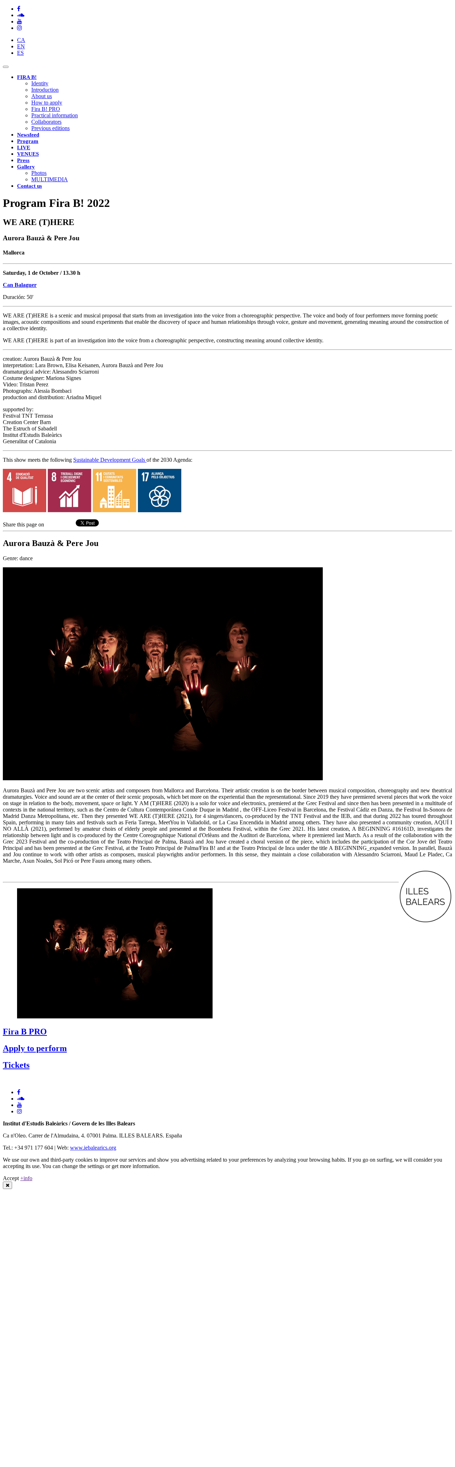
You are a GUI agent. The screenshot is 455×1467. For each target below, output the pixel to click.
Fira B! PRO (45, 109)
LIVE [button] (23, 147)
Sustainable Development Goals (109, 460)
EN (21, 46)
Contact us (29, 186)
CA (21, 40)
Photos (39, 173)
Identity (39, 83)
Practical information (54, 115)
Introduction (45, 90)
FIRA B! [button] (27, 77)
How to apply (46, 103)
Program (27, 141)
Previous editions (50, 128)
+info (26, 1178)
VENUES (28, 154)
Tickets (16, 1065)
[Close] (7, 1185)
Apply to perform (35, 1048)
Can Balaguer (20, 285)
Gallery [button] (26, 167)
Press (23, 160)
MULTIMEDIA (49, 179)
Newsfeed (28, 135)
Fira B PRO (25, 1031)
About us (41, 96)
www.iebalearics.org (93, 1148)
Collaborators (46, 122)
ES (20, 53)
